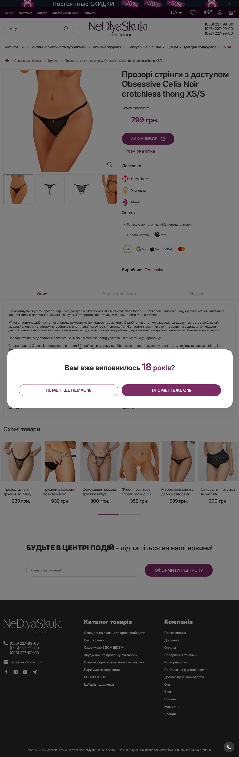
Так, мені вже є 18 (171, 390)
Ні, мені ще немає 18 (68, 390)
